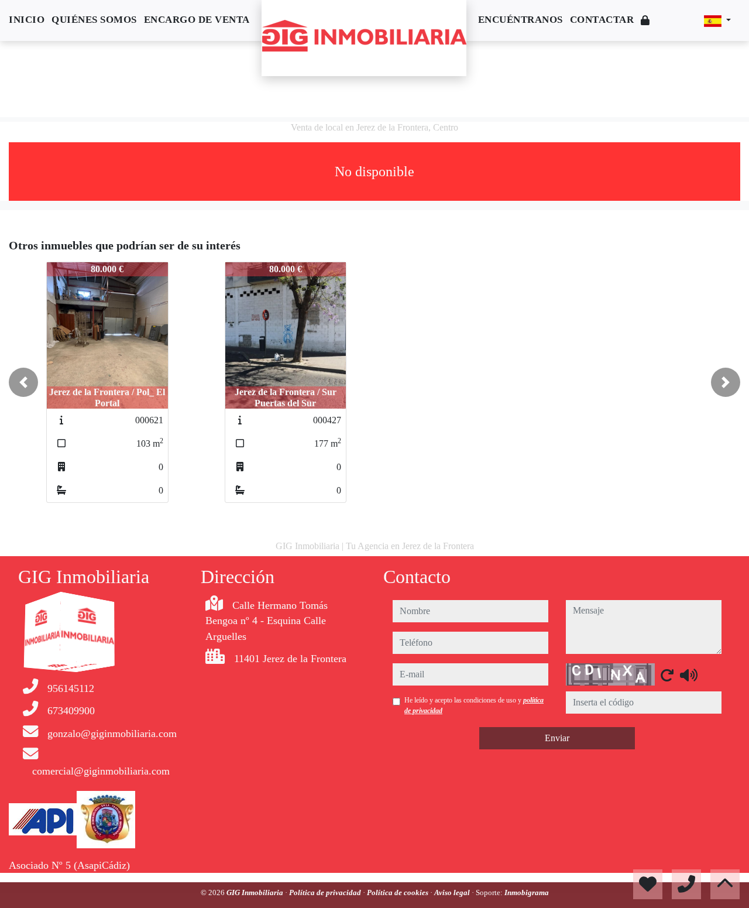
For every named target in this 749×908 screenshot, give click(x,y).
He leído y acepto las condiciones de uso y (474, 705)
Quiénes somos (94, 19)
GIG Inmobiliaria (255, 892)
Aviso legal (453, 892)
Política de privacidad (326, 892)
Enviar (557, 738)
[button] (23, 382)
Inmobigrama (526, 892)
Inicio (26, 19)
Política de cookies (398, 892)
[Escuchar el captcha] (688, 675)
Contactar (602, 19)
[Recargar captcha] (667, 675)
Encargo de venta (197, 19)
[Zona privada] (645, 20)
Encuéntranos (520, 19)
